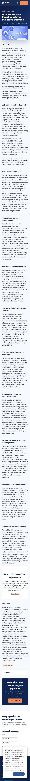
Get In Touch (15, 594)
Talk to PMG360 (15, 700)
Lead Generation (8, 11)
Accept (19, 774)
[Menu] (17, 3)
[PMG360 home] (6, 3)
